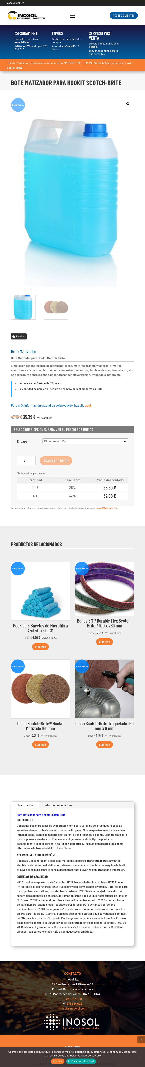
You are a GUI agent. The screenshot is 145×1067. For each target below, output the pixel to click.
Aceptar (57, 1061)
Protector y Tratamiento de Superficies (40, 63)
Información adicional (59, 805)
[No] (140, 1057)
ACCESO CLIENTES (124, 15)
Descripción (25, 805)
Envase (22, 441)
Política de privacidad (81, 1061)
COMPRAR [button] (40, 647)
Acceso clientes (15, 3)
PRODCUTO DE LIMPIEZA (81, 63)
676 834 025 (74, 1003)
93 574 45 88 (74, 998)
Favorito (20, 336)
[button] (128, 103)
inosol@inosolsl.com (107, 508)
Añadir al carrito (56, 460)
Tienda (11, 63)
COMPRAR (104, 642)
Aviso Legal (72, 1046)
